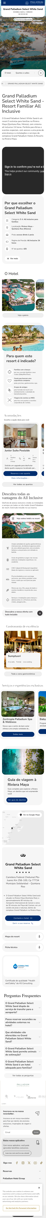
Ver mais (14, 258)
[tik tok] (41, 1163)
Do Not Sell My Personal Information (21, 1208)
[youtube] (35, 1163)
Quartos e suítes (22, 73)
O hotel (8, 73)
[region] (21, 1200)
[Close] (39, 1188)
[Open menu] (4, 2)
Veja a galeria (23, 315)
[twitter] (29, 1163)
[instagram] (23, 1163)
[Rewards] (27, 3)
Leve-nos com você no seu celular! (17, 1153)
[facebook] (17, 1163)
